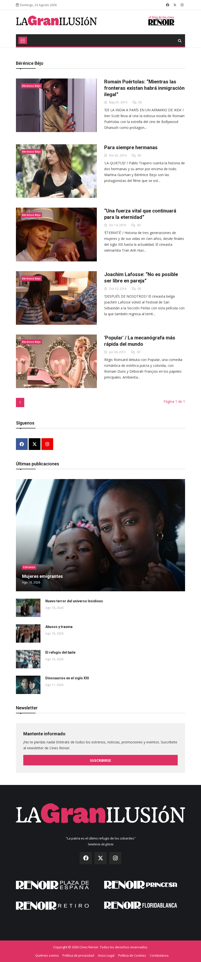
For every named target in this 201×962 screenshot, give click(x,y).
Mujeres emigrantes (42, 576)
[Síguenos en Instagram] (182, 5)
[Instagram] (47, 444)
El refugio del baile (60, 652)
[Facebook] (22, 444)
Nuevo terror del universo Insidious (74, 601)
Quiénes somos (47, 955)
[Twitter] (34, 444)
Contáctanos (159, 955)
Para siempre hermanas (131, 147)
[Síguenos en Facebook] (167, 5)
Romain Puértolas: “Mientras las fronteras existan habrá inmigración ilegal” (144, 88)
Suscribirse (100, 760)
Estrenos (29, 567)
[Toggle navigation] (22, 40)
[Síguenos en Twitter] (174, 5)
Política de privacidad (78, 955)
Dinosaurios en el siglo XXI (67, 678)
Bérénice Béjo (31, 86)
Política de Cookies (132, 955)
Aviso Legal (106, 955)
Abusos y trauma (59, 627)
